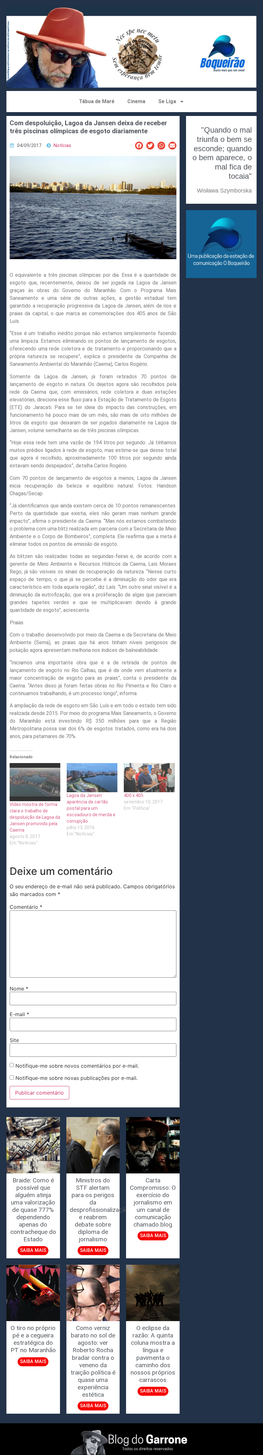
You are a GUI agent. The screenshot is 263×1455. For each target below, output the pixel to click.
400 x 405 (133, 795)
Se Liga (167, 101)
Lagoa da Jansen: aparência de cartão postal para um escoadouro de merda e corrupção (91, 808)
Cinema (136, 101)
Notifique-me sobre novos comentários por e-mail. (77, 1065)
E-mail (19, 1014)
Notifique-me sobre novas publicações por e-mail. (76, 1078)
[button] (139, 146)
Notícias (62, 145)
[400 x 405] (149, 777)
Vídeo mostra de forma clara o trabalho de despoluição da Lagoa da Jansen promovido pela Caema (35, 817)
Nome (19, 988)
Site (14, 1040)
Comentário (26, 906)
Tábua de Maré (97, 101)
